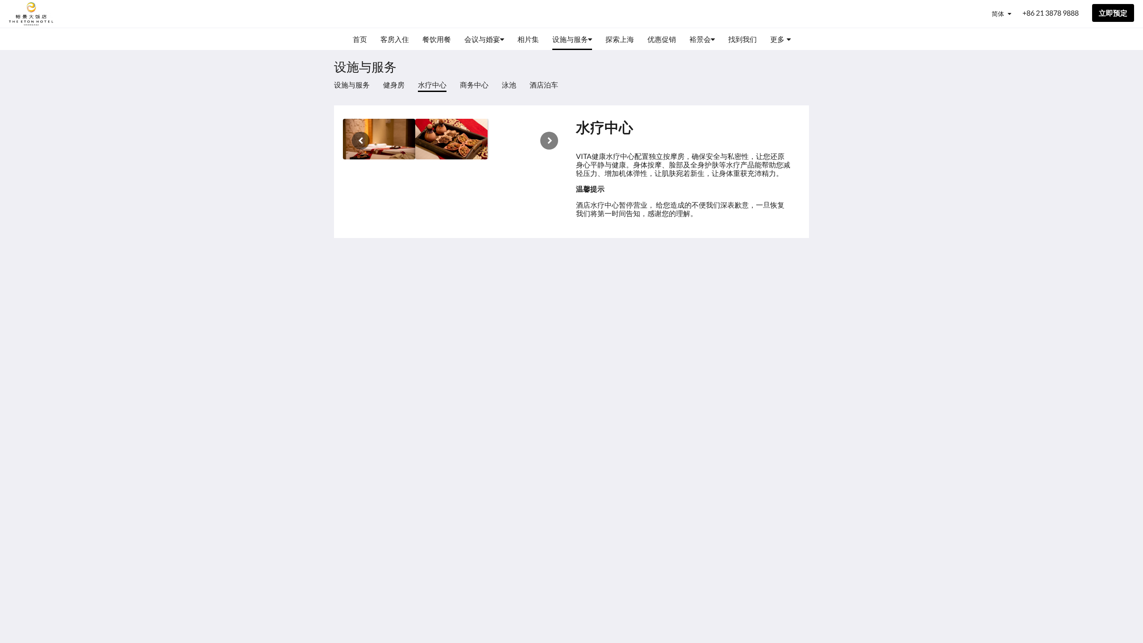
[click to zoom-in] (379, 139)
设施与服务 (352, 84)
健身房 (394, 84)
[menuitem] (360, 39)
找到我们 (668, 284)
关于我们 (668, 277)
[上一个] (361, 141)
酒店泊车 (544, 84)
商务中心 (474, 84)
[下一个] (549, 141)
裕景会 (664, 292)
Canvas (788, 345)
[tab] (688, 262)
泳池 (509, 84)
